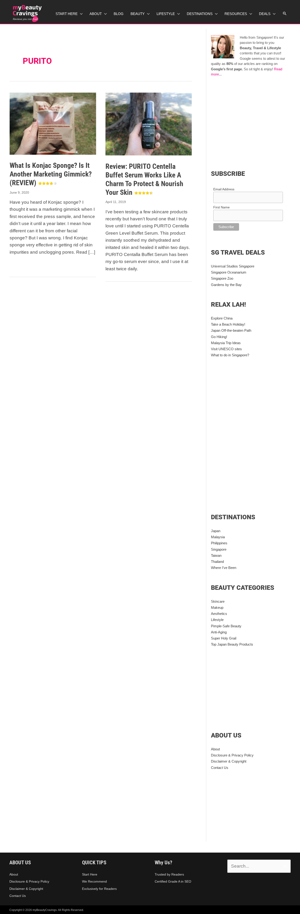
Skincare (218, 601)
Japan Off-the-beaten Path (231, 330)
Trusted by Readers (169, 874)
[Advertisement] (250, 122)
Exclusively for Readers (99, 889)
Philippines (219, 543)
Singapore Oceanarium (228, 272)
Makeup (217, 607)
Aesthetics (219, 614)
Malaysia (218, 537)
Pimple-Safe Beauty (226, 626)
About (215, 749)
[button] (284, 13)
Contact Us (219, 768)
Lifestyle (217, 620)
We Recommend (94, 881)
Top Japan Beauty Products (232, 644)
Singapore (218, 549)
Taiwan (216, 555)
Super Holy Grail (223, 638)
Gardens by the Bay (226, 285)
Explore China (221, 318)
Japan (215, 531)
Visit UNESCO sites (226, 349)
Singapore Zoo (222, 278)
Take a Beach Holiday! (228, 324)
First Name (221, 207)
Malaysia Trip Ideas (226, 343)
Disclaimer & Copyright (228, 761)
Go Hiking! (219, 337)
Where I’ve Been (223, 568)
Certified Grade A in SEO (173, 881)
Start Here (89, 874)
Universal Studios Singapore (232, 266)
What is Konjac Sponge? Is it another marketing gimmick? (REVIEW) (51, 174)
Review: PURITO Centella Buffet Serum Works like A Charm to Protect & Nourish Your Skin (144, 179)
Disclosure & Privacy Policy (232, 755)
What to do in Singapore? (230, 355)
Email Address (223, 189)
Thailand (217, 562)
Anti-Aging (219, 632)
